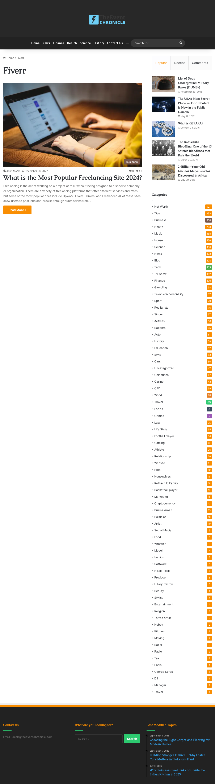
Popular (161, 63)
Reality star (162, 307)
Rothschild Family (166, 483)
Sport (158, 300)
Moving (159, 638)
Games (159, 416)
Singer (158, 314)
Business (160, 220)
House (158, 240)
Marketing (161, 496)
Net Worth (161, 206)
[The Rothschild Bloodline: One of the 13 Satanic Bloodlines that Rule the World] (163, 148)
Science (85, 43)
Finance (58, 43)
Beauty (159, 591)
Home (35, 43)
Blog (157, 260)
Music (158, 233)
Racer (158, 644)
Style (157, 354)
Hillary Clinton (163, 584)
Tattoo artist (162, 618)
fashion (159, 557)
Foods (158, 409)
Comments (200, 63)
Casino (159, 381)
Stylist (158, 597)
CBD (157, 388)
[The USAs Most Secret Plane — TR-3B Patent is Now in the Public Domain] (163, 104)
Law (157, 422)
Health (72, 43)
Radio (158, 651)
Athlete (159, 449)
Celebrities (161, 375)
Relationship (162, 456)
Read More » (17, 210)
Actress (159, 321)
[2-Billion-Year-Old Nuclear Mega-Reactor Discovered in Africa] (163, 172)
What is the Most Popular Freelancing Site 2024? (72, 177)
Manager (160, 685)
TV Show (160, 274)
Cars (157, 361)
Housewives (162, 476)
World (158, 395)
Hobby (158, 624)
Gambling (160, 287)
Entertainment (163, 604)
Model (158, 550)
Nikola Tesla (162, 570)
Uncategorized (164, 368)
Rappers (159, 327)
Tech (157, 267)
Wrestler (160, 543)
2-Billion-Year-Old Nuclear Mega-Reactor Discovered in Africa (194, 171)
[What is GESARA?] (163, 129)
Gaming (159, 442)
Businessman (163, 510)
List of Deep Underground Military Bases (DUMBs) (193, 83)
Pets (157, 469)
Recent (179, 63)
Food (157, 537)
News (46, 43)
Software (160, 564)
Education (161, 348)
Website (159, 463)
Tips (157, 213)
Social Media (163, 530)
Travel (158, 402)
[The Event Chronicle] (107, 20)
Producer (160, 577)
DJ (156, 678)
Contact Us (115, 43)
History (99, 43)
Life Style (160, 429)
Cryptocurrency (165, 503)
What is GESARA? (190, 123)
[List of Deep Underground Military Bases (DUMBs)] (163, 84)
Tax (156, 658)
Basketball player (165, 490)
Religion (159, 611)
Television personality (169, 294)
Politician (160, 517)
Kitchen (159, 631)
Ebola (158, 665)
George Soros (163, 671)
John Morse (13, 170)
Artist (157, 523)
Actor (158, 334)
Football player (164, 436)
